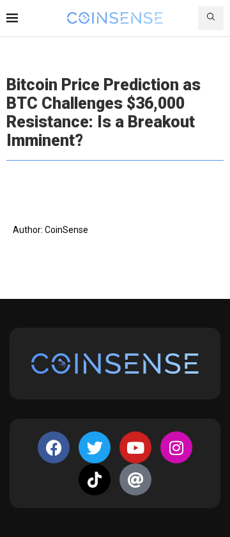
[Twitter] (95, 447)
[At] (135, 479)
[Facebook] (54, 447)
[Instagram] (176, 447)
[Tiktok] (95, 479)
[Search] (211, 18)
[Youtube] (135, 447)
